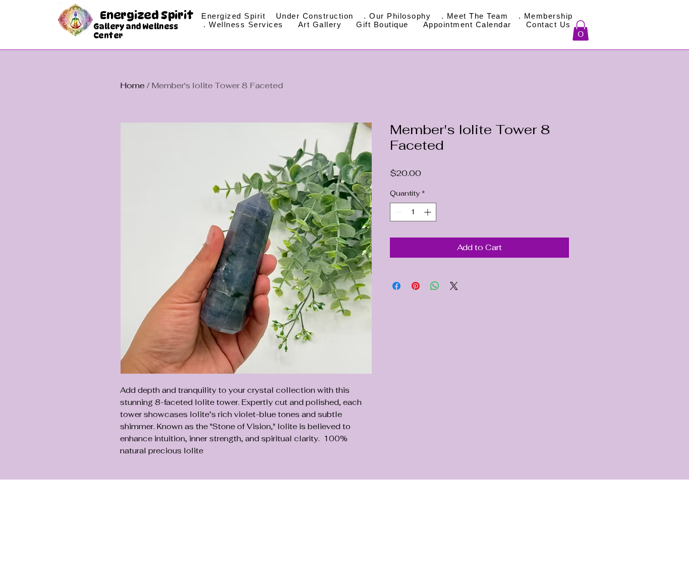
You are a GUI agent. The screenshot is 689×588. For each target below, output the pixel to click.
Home (132, 85)
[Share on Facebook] (396, 286)
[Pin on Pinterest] (416, 286)
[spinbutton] (413, 212)
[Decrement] (397, 212)
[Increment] (428, 212)
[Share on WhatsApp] (435, 286)
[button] (580, 30)
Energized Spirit (147, 15)
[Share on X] (454, 286)
